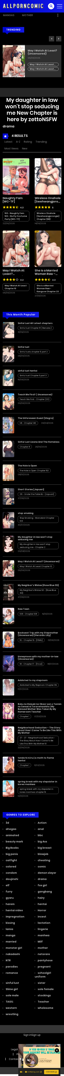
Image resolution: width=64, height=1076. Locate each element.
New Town (23, 608)
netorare (43, 954)
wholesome (45, 1008)
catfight (11, 860)
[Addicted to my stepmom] (8, 687)
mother (42, 948)
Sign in (27, 1035)
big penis (11, 854)
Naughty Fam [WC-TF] (13, 200)
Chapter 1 (24, 716)
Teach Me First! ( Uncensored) (35, 394)
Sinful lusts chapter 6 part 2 (34, 351)
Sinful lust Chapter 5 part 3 (33, 375)
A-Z (18, 142)
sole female (45, 989)
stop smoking (37, 50)
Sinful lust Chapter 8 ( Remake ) (36, 327)
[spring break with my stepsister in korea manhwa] (8, 788)
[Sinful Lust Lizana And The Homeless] (8, 449)
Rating (28, 142)
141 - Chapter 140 (28, 423)
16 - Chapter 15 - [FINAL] (31, 640)
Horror (41, 910)
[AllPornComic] (23, 6)
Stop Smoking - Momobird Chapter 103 (43, 61)
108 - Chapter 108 (28, 613)
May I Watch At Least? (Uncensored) (14, 273)
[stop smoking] (8, 520)
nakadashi (12, 954)
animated (12, 835)
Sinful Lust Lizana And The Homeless (38, 441)
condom (11, 873)
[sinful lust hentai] (8, 377)
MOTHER (27, 15)
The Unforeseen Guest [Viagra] (36, 418)
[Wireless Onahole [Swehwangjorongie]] (48, 176)
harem (10, 904)
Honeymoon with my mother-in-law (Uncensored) (38, 658)
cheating (43, 860)
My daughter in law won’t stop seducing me (35, 538)
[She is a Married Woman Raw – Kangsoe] (48, 248)
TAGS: (9, 1001)
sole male (12, 995)
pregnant (44, 966)
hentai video (14, 910)
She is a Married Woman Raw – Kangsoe (46, 273)
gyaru (9, 898)
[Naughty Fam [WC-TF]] (16, 176)
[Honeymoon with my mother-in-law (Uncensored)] (8, 663)
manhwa (43, 935)
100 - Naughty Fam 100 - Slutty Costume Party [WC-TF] (16, 216)
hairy (41, 898)
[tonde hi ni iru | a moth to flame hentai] (8, 764)
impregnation (14, 916)
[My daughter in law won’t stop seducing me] (8, 543)
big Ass (42, 841)
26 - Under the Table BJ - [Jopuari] (37, 494)
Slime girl (11, 989)
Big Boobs (12, 848)
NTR (8, 960)
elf (7, 885)
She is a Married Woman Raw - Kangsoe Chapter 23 (48, 288)
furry (8, 891)
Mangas (8, 15)
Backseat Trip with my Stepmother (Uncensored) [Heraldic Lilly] (38, 634)
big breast (44, 848)
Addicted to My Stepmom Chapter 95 (38, 685)
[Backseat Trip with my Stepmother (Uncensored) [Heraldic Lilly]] (8, 639)
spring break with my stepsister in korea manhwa (37, 783)
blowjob (42, 854)
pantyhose (45, 960)
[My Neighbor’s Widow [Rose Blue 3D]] (8, 592)
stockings (44, 995)
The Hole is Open (27, 465)
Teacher (43, 1001)
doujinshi (11, 879)
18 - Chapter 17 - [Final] (31, 663)
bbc (40, 835)
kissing (10, 923)
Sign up (36, 1035)
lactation (43, 923)
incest (41, 916)
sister (41, 983)
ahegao (10, 829)
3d (7, 823)
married (10, 941)
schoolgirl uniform (43, 974)
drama (42, 879)
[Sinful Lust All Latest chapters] (8, 330)
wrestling (11, 1014)
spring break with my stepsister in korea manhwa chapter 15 (36, 790)
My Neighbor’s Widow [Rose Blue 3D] (38, 585)
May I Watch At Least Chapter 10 (16, 287)
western (11, 1008)
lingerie (42, 929)
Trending (41, 142)
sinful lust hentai (27, 370)
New (24, 148)
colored (10, 866)
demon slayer (46, 873)
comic (41, 866)
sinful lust (12, 983)
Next (58, 38)
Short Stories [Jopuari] (31, 489)
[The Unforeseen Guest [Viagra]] (8, 425)
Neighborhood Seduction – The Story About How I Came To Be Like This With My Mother (39, 730)
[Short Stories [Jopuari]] (8, 496)
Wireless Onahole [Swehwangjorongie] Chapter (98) (48, 216)
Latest (8, 142)
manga (10, 935)
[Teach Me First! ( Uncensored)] (8, 401)
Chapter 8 (25, 446)
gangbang (44, 891)
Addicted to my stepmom (32, 680)
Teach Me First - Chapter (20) (34, 399)
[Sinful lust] (8, 354)
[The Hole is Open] (8, 472)
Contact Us (16, 1059)
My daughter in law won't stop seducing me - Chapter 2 (35, 546)
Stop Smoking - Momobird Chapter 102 (43, 66)
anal (40, 829)
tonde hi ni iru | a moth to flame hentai (36, 759)
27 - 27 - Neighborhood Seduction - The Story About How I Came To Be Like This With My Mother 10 (37, 740)
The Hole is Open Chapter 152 (34, 470)
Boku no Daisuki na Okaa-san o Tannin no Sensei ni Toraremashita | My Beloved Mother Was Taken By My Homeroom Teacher (39, 708)
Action (42, 823)
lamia (9, 929)
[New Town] (8, 616)
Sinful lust (23, 346)
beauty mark (14, 841)
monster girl (13, 948)
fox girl (42, 885)
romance (11, 973)
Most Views (11, 148)
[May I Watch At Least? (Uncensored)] (16, 248)
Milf (40, 941)
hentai (42, 904)
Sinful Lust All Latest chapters (35, 323)
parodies (11, 966)
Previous (51, 38)
